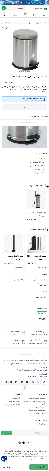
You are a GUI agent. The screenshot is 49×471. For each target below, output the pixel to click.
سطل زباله (38, 23)
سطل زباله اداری (27, 23)
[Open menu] (44, 14)
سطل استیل (43, 285)
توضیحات (44, 116)
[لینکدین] (21, 382)
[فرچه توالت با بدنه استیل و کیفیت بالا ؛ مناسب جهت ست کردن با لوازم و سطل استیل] (36, 199)
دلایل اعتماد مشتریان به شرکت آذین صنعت (34, 402)
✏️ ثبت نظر (42, 313)
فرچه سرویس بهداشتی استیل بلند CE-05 (38, 214)
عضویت (8, 433)
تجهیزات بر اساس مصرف (36, 410)
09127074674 (42, 376)
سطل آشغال (14, 280)
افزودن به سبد (38, 466)
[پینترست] (10, 382)
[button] (5, 250)
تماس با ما (38, 420)
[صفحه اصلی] (45, 23)
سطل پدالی (23, 280)
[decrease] (4, 107)
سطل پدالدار (33, 280)
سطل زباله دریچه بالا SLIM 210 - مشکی (36, 257)
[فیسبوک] (16, 382)
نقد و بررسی (34, 116)
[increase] (45, 107)
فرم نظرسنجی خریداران (12, 404)
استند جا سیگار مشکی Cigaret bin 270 (15, 257)
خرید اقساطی (40, 407)
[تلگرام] (43, 382)
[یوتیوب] (27, 382)
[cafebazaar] (24, 442)
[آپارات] (32, 382)
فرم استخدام (16, 398)
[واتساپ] (24, 387)
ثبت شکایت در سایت (13, 401)
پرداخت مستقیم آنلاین (37, 413)
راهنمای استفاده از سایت (37, 398)
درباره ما (42, 424)
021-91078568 (32, 376)
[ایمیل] (5, 382)
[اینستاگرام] (38, 382)
